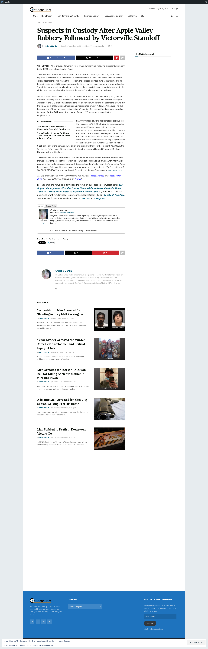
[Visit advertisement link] (81, 260)
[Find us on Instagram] (43, 621)
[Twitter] (43, 223)
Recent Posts (51, 206)
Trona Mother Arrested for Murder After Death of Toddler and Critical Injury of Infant (54, 135)
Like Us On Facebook (145, 54)
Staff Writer (44, 318)
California (132, 16)
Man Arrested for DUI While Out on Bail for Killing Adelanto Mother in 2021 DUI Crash (61, 374)
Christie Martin (51, 46)
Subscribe (150, 623)
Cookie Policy (50, 645)
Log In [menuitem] (7, 2)
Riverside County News (73, 188)
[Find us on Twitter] (38, 621)
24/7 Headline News (67, 212)
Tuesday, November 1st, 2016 (71, 46)
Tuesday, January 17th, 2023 (62, 352)
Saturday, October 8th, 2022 (62, 382)
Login (175, 8)
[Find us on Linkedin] (49, 621)
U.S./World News (53, 191)
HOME (35, 16)
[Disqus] (81, 487)
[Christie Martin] (43, 213)
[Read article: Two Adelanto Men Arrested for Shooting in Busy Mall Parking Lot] (109, 319)
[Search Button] (172, 16)
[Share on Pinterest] (116, 58)
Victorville (100, 46)
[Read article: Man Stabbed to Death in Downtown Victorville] (109, 438)
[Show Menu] (177, 16)
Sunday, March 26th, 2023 (61, 318)
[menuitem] (2, 2)
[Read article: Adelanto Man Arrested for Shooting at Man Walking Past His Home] (109, 409)
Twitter (85, 198)
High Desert (46, 16)
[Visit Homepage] (40, 9)
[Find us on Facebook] (32, 621)
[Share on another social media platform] (122, 58)
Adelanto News (95, 188)
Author (41, 206)
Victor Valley (47, 23)
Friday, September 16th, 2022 (62, 408)
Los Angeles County (114, 16)
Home (39, 23)
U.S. (142, 16)
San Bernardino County (68, 16)
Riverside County (91, 16)
